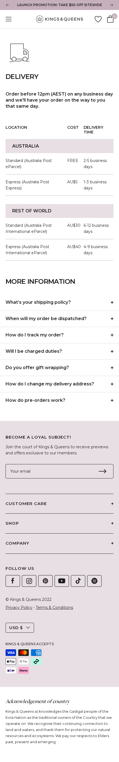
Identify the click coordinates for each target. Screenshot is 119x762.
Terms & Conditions (54, 607)
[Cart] (110, 19)
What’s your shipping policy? (38, 302)
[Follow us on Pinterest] (45, 580)
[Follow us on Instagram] (29, 580)
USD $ (16, 627)
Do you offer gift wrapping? (37, 367)
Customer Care (26, 503)
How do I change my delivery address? (50, 384)
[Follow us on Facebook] (13, 580)
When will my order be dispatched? (46, 318)
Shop (12, 523)
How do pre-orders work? (35, 400)
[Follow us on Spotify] (94, 580)
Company (17, 543)
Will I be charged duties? (34, 351)
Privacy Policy (19, 607)
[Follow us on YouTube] (62, 580)
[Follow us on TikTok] (78, 580)
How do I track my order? (35, 335)
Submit (102, 471)
